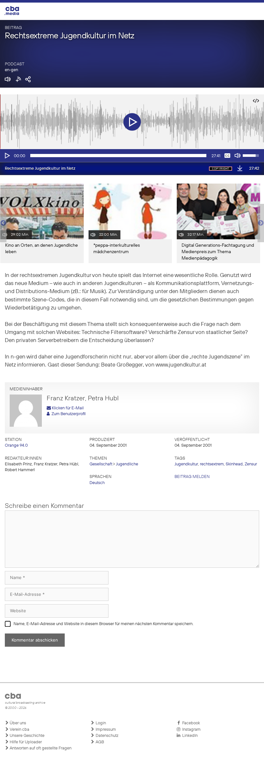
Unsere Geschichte (26, 736)
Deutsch (97, 483)
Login (100, 723)
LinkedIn (189, 736)
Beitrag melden (192, 477)
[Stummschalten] (237, 155)
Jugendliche (127, 464)
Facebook (190, 723)
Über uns (17, 723)
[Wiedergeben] (7, 155)
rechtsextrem (212, 464)
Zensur (251, 464)
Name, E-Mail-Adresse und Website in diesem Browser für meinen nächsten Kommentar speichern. (103, 624)
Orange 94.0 (16, 445)
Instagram (190, 730)
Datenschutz (106, 736)
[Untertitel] (227, 155)
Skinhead (234, 464)
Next (261, 223)
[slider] (118, 155)
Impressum (105, 730)
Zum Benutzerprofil (68, 414)
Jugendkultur (186, 464)
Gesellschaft (101, 464)
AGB (99, 742)
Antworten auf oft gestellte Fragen (40, 748)
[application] (132, 155)
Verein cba (19, 730)
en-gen (11, 70)
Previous (3, 223)
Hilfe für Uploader (25, 742)
